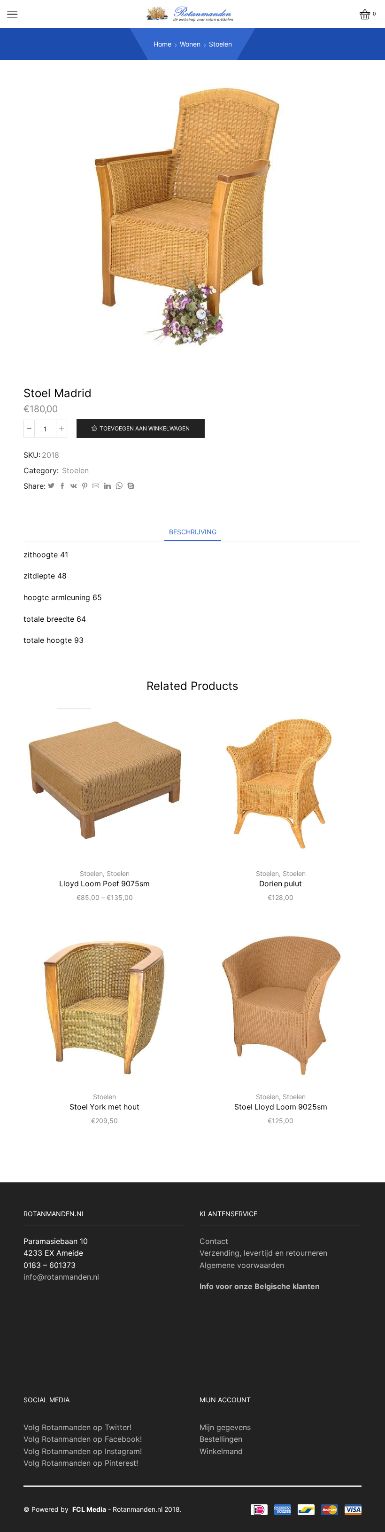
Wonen (190, 44)
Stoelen (220, 44)
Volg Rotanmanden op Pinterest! (80, 1463)
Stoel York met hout (104, 1106)
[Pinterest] (84, 486)
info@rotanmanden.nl (61, 1277)
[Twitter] (51, 486)
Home (162, 44)
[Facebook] (62, 486)
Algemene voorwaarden (242, 1265)
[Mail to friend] (95, 486)
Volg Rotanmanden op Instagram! (82, 1451)
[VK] (73, 486)
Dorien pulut (280, 883)
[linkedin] (107, 486)
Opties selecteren (110, 845)
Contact (214, 1241)
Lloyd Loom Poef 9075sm (104, 883)
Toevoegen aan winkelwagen (145, 428)
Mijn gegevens (225, 1427)
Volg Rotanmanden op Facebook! (82, 1439)
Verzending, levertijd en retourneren (263, 1253)
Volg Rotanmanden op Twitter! (77, 1427)
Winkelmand (221, 1451)
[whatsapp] (119, 486)
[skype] (129, 486)
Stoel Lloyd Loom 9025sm (280, 1106)
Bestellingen (221, 1439)
